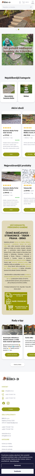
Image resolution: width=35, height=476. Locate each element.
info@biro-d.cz (9, 391)
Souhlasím (17, 471)
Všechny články (17, 364)
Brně (18, 276)
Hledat (30, 7)
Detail (11, 154)
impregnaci (15, 268)
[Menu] (33, 2)
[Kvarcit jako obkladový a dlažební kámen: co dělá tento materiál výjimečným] (12, 330)
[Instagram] (7, 402)
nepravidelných (9, 260)
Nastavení (17, 465)
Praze (9, 278)
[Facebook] (3, 402)
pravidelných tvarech (20, 260)
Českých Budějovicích (10, 276)
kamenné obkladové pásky (19, 262)
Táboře (22, 276)
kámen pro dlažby (20, 242)
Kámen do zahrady (7, 449)
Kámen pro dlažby (7, 443)
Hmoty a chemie (6, 452)
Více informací (14, 461)
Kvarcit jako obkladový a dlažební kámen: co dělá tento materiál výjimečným (11, 340)
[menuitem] (9, 97)
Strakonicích (27, 276)
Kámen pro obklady (7, 446)
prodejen (27, 274)
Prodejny (11, 409)
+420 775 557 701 (10, 394)
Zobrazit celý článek (12, 354)
